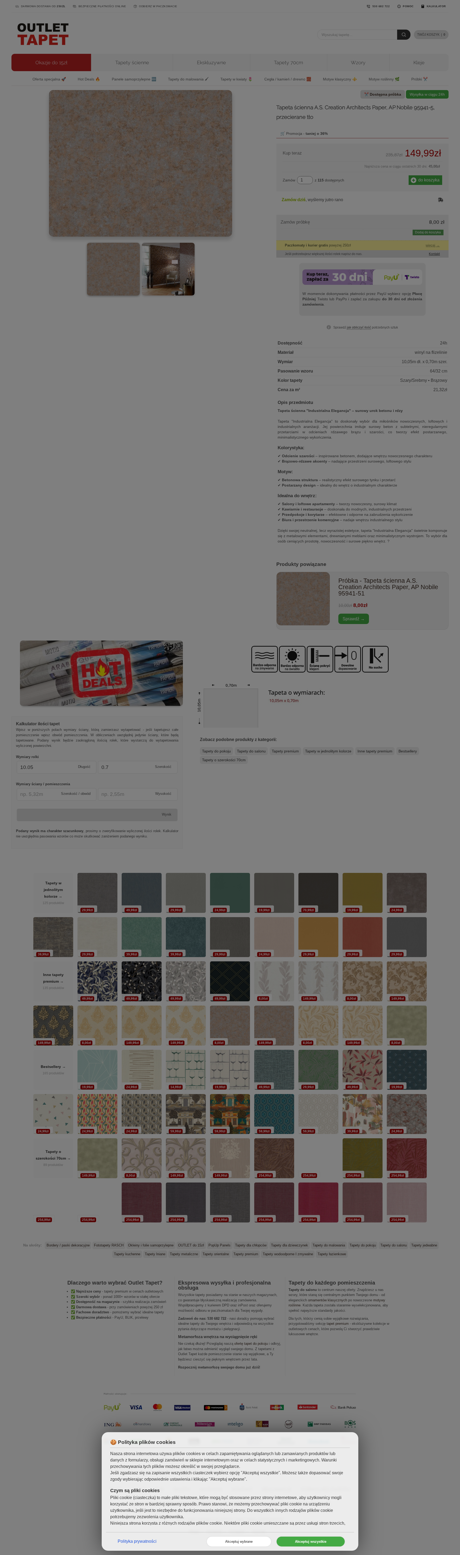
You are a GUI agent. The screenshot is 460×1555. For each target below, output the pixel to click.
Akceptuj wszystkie (310, 1542)
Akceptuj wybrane (239, 1542)
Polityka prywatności (137, 1541)
